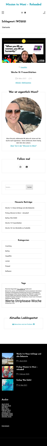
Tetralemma (24, 297)
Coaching (8, 246)
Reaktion (35, 295)
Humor (19, 294)
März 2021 (5, 409)
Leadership (37, 294)
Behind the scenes (10, 291)
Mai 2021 (5, 407)
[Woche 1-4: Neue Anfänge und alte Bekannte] (7, 358)
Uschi (34, 297)
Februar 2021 (6, 410)
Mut (15, 295)
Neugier (24, 295)
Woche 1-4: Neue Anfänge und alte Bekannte (19, 208)
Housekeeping (9, 294)
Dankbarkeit (21, 291)
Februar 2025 (6, 406)
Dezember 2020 (7, 413)
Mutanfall (19, 295)
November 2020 (7, 415)
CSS (17, 291)
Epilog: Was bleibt (11, 218)
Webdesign (8, 298)
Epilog (7, 251)
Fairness (28, 292)
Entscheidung (15, 292)
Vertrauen (39, 297)
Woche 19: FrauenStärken (23, 72)
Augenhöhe (14, 289)
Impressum (5, 426)
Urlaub (30, 297)
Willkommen (8, 303)
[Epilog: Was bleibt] (7, 385)
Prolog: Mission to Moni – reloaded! (17, 213)
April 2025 (5, 404)
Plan (28, 295)
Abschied (7, 289)
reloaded (7, 297)
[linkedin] (25, 13)
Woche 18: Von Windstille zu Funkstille (17, 228)
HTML (15, 294)
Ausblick (21, 289)
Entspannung (22, 292)
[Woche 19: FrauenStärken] (24, 50)
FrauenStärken (36, 292)
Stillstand (18, 297)
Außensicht (28, 289)
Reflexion (8, 271)
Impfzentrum (25, 294)
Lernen (7, 261)
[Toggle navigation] (3, 12)
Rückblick (13, 297)
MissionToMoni (9, 295)
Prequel (7, 266)
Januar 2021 (6, 412)
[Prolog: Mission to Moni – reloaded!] (7, 371)
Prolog (31, 295)
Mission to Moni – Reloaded (23, 4)
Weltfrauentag (26, 83)
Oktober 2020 (6, 416)
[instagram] (22, 13)
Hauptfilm (24, 67)
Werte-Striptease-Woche (23, 301)
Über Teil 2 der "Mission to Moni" (23, 146)
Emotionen (8, 292)
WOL (13, 303)
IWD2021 (18, 83)
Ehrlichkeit (38, 291)
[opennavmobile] (44, 12)
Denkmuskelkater (30, 291)
